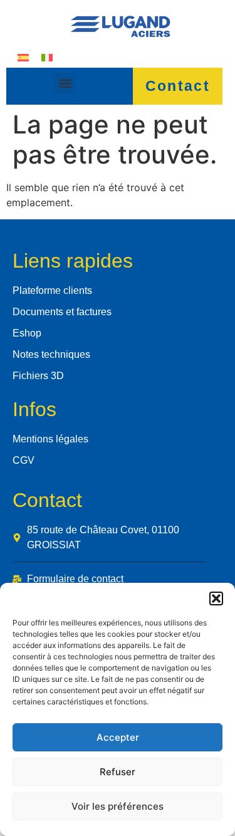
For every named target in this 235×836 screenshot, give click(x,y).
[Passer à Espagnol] (23, 56)
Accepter (118, 737)
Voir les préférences (117, 806)
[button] (216, 598)
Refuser (117, 772)
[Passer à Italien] (47, 56)
